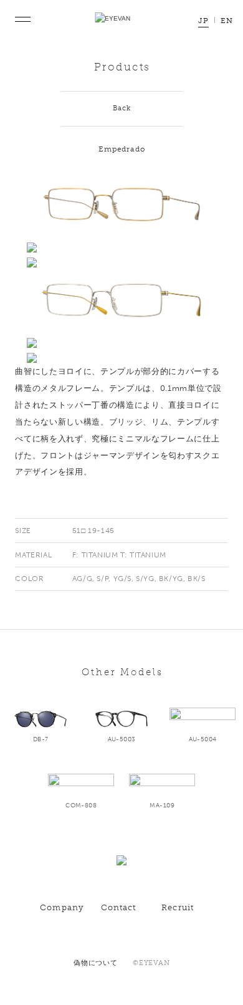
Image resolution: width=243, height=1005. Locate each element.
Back (122, 108)
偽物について (96, 963)
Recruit (177, 907)
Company (61, 907)
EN (227, 21)
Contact (118, 907)
